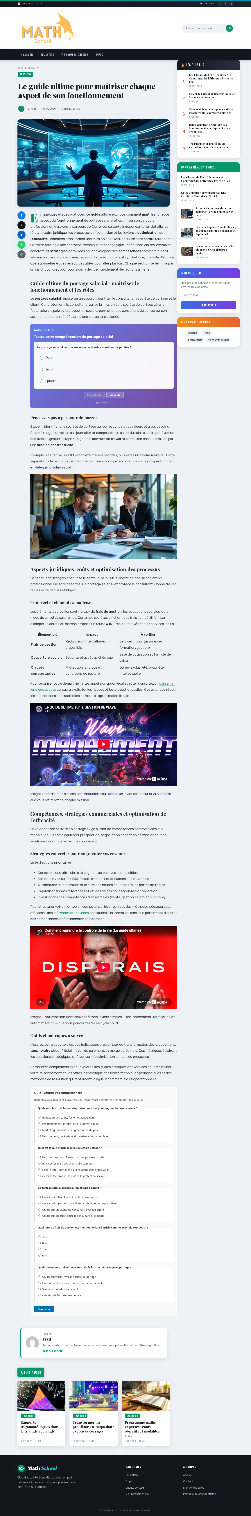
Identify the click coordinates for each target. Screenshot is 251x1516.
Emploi (100, 54)
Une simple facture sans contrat (62, 1295)
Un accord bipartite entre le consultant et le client (73, 1215)
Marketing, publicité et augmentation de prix (70, 1130)
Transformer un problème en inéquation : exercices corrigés (93, 1426)
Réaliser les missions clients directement (67, 1163)
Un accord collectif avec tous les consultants (69, 1197)
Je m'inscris (208, 305)
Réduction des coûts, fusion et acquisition (68, 1117)
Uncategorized (194, 340)
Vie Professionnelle (74, 54)
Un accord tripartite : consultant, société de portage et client (79, 1203)
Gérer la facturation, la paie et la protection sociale (73, 1176)
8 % (44, 1243)
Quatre (50, 381)
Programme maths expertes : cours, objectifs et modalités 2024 (142, 1429)
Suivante (115, 394)
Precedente (94, 394)
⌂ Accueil (27, 54)
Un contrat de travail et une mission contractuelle (72, 1283)
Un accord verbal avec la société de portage (69, 1277)
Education (47, 54)
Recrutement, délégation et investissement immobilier (76, 1136)
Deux (49, 357)
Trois (49, 369)
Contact (188, 1481)
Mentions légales (193, 1487)
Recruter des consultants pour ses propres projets (73, 1157)
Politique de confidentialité (199, 1494)
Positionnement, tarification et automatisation (70, 1124)
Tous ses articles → (55, 1351)
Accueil (22, 67)
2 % (44, 1249)
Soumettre (44, 1309)
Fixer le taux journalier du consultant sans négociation (76, 1169)
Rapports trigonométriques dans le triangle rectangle (40, 1426)
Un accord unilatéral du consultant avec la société (73, 1209)
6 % (44, 1255)
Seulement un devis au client (60, 1289)
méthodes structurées (71, 912)
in (21, 234)
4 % (44, 1237)
